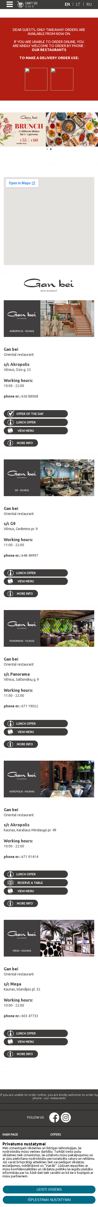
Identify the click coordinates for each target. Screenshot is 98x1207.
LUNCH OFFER (26, 422)
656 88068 (29, 396)
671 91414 (29, 857)
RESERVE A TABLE (30, 882)
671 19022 (29, 706)
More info (25, 443)
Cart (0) (31, 3)
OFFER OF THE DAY (29, 413)
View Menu (25, 430)
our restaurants (49, 50)
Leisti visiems (49, 1189)
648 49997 (29, 555)
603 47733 (29, 1016)
